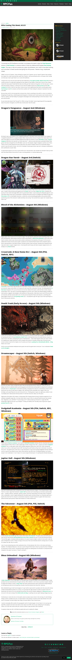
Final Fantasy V (4, 89)
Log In (66, 0)
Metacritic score (47, 591)
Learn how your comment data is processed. (29, 637)
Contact (62, 0)
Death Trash (24, 337)
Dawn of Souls (40, 85)
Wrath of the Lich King (23, 593)
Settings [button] (64, 657)
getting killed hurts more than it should (23, 537)
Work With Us (50, 647)
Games (39, 4)
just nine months (10, 535)
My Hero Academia (12, 443)
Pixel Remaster (47, 63)
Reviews (44, 4)
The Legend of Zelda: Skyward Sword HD (39, 80)
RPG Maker (41, 139)
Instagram (37, 612)
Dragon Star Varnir (40, 191)
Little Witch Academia (29, 443)
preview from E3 (5, 403)
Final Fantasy (10, 65)
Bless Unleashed (6, 580)
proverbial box (17, 337)
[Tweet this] (28, 627)
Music (51, 4)
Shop (70, 4)
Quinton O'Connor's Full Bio (17, 621)
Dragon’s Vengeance (59, 36)
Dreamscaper (13, 388)
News (48, 4)
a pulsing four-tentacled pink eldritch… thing (42, 342)
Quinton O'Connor (5, 27)
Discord (30, 612)
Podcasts (61, 4)
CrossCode (3, 286)
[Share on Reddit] (30, 627)
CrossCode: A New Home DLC (61, 30)
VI (10, 89)
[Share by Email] (32, 627)
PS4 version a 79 (5, 196)
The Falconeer (32, 535)
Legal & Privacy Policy (62, 647)
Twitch (66, 4)
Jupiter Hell (22, 491)
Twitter (42, 612)
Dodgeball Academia (59, 33)
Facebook (33, 612)
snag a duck (19, 583)
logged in (9, 635)
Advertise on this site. (53, 653)
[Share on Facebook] (29, 627)
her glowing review (18, 296)
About (58, 0)
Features (56, 4)
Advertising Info (55, 647)
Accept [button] (69, 657)
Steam (26, 191)
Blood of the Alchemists (38, 238)
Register (70, 0)
